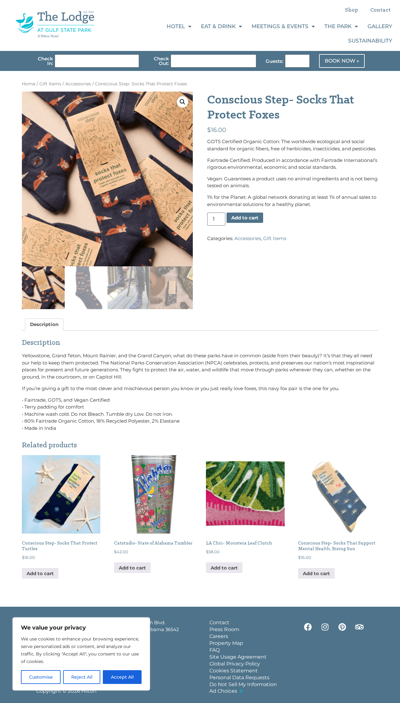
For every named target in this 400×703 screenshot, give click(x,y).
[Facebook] (308, 627)
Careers (218, 636)
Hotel (176, 26)
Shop (351, 10)
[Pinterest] (342, 627)
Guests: (274, 61)
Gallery (380, 26)
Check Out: (161, 61)
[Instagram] (325, 627)
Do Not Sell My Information (243, 684)
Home (28, 83)
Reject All (81, 677)
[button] (182, 102)
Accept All (122, 677)
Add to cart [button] (40, 573)
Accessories (78, 83)
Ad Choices (223, 691)
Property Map (226, 643)
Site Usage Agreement (238, 657)
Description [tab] (44, 324)
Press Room (224, 629)
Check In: (45, 61)
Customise (41, 677)
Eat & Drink (218, 26)
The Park (338, 26)
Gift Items (50, 83)
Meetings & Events (280, 26)
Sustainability (370, 41)
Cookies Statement (233, 671)
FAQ (214, 650)
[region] (81, 653)
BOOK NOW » (342, 61)
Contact (380, 10)
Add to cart (244, 218)
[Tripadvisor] (359, 627)
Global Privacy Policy (234, 664)
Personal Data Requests (239, 677)
